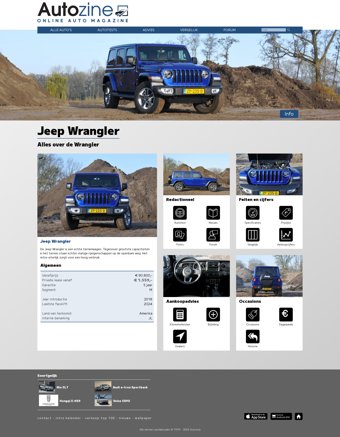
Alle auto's (61, 29)
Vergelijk (189, 29)
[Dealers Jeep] (180, 342)
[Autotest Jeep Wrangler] (180, 218)
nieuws (125, 418)
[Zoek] (288, 29)
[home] (297, 419)
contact (44, 418)
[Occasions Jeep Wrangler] (253, 320)
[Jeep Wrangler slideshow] (180, 240)
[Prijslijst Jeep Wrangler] (286, 218)
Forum (230, 29)
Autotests (107, 29)
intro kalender (68, 418)
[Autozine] (170, 11)
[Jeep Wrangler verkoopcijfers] (286, 240)
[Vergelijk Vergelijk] (253, 240)
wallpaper (143, 418)
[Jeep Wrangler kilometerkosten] (180, 320)
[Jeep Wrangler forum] (213, 240)
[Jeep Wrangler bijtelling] (213, 320)
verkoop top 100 (100, 418)
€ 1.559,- (143, 280)
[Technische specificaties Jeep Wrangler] (253, 218)
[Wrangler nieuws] (213, 218)
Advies (148, 29)
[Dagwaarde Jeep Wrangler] (286, 320)
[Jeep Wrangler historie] (253, 342)
